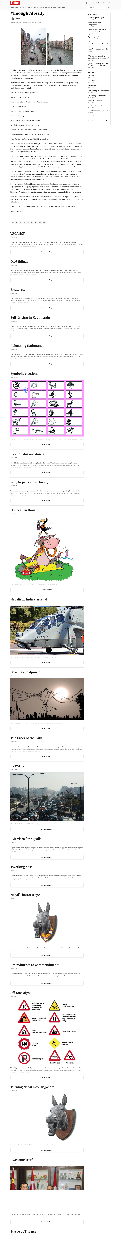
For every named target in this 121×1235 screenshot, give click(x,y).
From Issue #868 (31, 22)
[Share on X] (16, 222)
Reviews (47, 7)
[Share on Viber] (40, 222)
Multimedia (23, 7)
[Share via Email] (44, 222)
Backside (20, 218)
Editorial (30, 7)
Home (12, 7)
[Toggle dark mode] (109, 7)
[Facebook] (96, 2)
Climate (42, 7)
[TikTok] (109, 2)
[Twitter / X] (99, 2)
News (16, 7)
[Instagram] (104, 2)
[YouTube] (101, 2)
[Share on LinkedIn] (28, 222)
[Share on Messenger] (24, 222)
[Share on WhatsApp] (32, 222)
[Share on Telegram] (36, 222)
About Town (61, 7)
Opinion (36, 7)
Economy (53, 7)
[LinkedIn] (106, 2)
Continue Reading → (47, 252)
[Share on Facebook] (20, 222)
